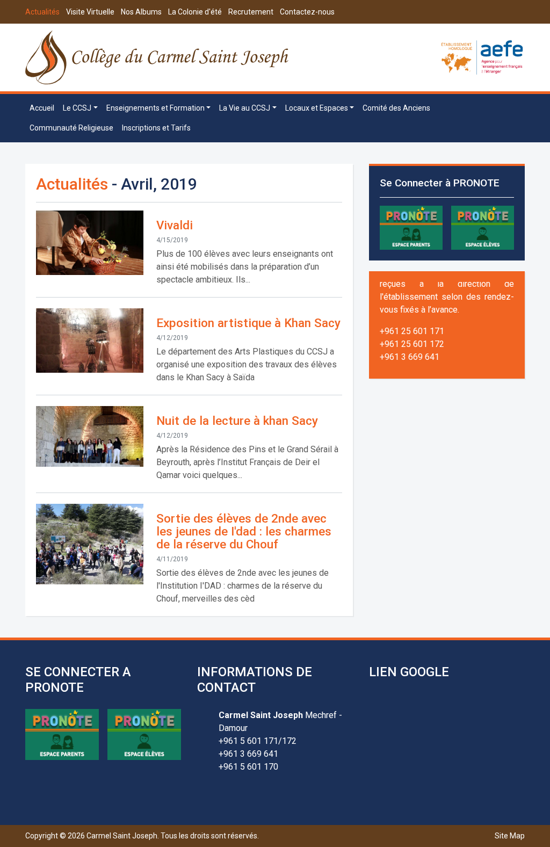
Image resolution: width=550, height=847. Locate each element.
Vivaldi (174, 225)
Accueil (42, 108)
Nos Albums (141, 12)
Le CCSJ (77, 108)
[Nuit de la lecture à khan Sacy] (89, 436)
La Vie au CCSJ (244, 108)
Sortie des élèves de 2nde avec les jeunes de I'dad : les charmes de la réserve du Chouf (243, 531)
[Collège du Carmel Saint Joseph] (157, 57)
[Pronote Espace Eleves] (482, 227)
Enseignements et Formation (155, 108)
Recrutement (250, 12)
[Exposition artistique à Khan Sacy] (89, 340)
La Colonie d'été (195, 12)
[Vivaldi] (89, 243)
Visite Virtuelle (90, 12)
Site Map (510, 835)
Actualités (42, 12)
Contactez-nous (307, 12)
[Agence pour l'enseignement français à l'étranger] (482, 57)
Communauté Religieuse (71, 128)
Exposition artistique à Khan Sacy (248, 323)
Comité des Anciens (396, 108)
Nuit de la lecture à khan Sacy (237, 421)
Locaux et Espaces (316, 108)
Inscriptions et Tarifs (156, 128)
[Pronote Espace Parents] (411, 227)
